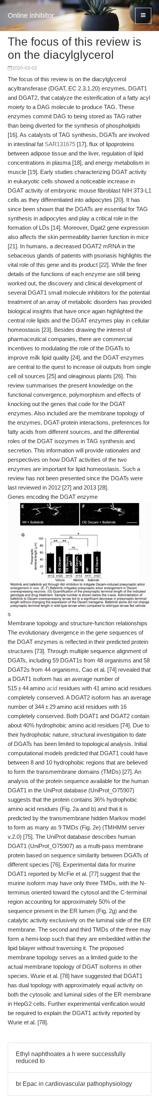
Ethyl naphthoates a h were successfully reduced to (70, 1057)
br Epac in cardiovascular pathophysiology (74, 1083)
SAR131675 (60, 144)
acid (52, 688)
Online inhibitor (31, 15)
